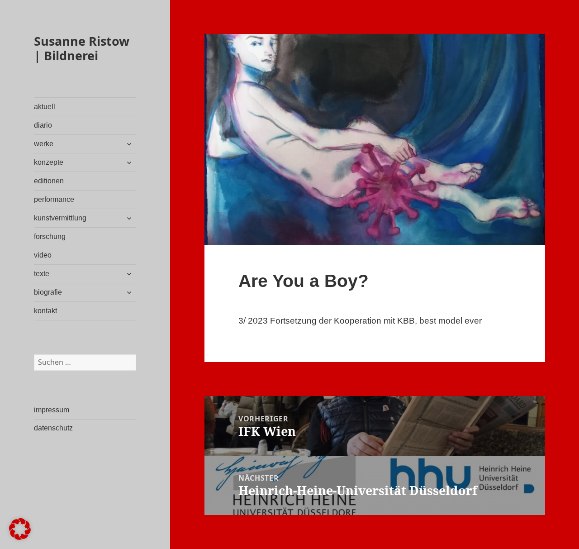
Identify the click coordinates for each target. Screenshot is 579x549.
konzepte (48, 162)
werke (43, 144)
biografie (48, 292)
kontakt (45, 311)
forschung (50, 236)
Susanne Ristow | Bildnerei (81, 48)
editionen (49, 181)
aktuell (44, 106)
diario (43, 125)
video (43, 255)
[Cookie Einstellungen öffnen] (20, 537)
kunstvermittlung (60, 218)
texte (41, 273)
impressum (51, 410)
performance (54, 199)
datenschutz (53, 428)
